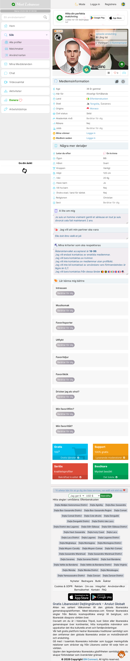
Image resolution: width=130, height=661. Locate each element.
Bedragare (87, 581)
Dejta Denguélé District (78, 521)
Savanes (106, 103)
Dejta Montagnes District (109, 543)
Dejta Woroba (69, 570)
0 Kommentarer (118, 42)
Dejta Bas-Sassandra (116, 505)
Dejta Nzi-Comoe (113, 548)
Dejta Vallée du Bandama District (95, 564)
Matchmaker (16, 48)
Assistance (121, 654)
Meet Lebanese (27, 4)
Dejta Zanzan (93, 575)
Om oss (89, 586)
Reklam (79, 586)
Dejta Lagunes (88, 537)
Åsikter (107, 581)
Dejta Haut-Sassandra (74, 532)
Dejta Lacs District (70, 537)
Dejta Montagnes (87, 543)
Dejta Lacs (112, 532)
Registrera (110, 4)
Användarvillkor (116, 586)
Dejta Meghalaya (68, 543)
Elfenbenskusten (99, 98)
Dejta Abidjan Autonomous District (71, 505)
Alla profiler (15, 42)
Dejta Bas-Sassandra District (68, 510)
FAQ (104, 589)
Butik (98, 581)
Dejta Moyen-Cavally (69, 548)
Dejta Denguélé (111, 516)
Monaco (94, 108)
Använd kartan (17, 55)
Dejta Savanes (67, 559)
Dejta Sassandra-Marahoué (72, 554)
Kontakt (95, 589)
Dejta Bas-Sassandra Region (98, 510)
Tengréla (94, 103)
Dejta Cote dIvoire (92, 516)
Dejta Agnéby (96, 505)
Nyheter (74, 581)
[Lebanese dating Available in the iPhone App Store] (79, 594)
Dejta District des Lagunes (66, 526)
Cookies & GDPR (63, 586)
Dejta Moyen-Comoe (92, 548)
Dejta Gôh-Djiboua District (114, 526)
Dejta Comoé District (72, 516)
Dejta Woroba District (88, 570)
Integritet (100, 586)
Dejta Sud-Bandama (110, 559)
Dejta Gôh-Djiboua (90, 526)
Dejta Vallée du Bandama (66, 564)
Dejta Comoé (120, 510)
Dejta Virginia (120, 564)
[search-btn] (45, 17)
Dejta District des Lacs (102, 521)
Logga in (95, 4)
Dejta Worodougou (109, 570)
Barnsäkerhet (81, 589)
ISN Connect (90, 659)
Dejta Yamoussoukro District (71, 575)
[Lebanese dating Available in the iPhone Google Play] (102, 594)
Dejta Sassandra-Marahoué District (105, 554)
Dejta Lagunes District (108, 537)
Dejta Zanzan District (113, 575)
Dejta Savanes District (87, 559)
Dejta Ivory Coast (96, 532)
